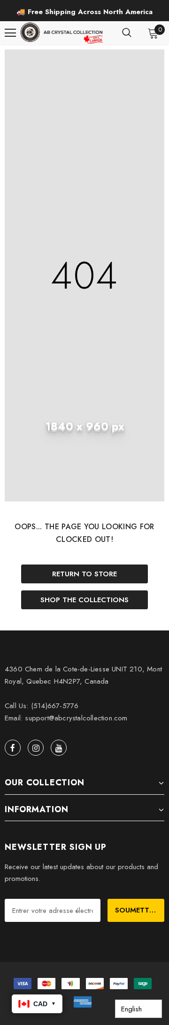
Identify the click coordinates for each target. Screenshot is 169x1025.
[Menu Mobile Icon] (10, 33)
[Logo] (62, 33)
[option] (84, 12)
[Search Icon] (126, 33)
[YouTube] (59, 748)
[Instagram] (36, 748)
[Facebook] (13, 748)
